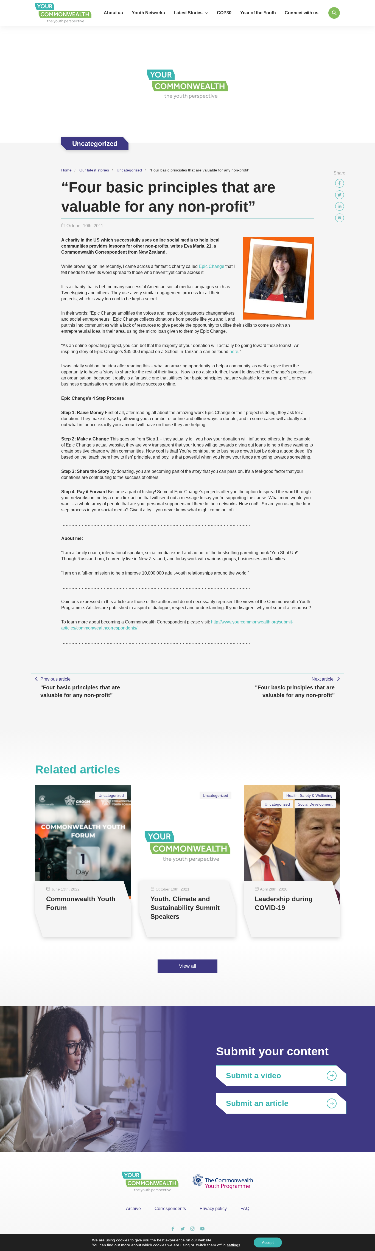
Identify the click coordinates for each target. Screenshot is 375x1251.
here (234, 351)
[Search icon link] (334, 13)
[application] (205, 13)
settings (233, 1245)
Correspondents (170, 1208)
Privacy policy (213, 1208)
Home (66, 170)
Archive (133, 1208)
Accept (268, 1242)
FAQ (244, 1208)
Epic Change (211, 266)
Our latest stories (94, 170)
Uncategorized (129, 170)
